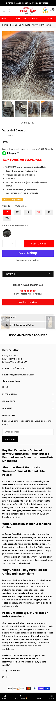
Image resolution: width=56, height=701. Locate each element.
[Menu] (4, 10)
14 (28, 212)
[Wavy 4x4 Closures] (8, 109)
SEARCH (38, 698)
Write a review (28, 302)
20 (7, 218)
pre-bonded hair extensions (36, 596)
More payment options (28, 260)
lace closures (31, 589)
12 (17, 212)
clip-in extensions (22, 593)
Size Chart (23, 206)
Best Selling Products (20, 25)
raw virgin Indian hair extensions (25, 623)
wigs (22, 537)
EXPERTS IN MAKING (28, 3)
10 (6, 212)
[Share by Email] (33, 123)
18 (49, 212)
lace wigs (17, 589)
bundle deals (9, 550)
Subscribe (10, 439)
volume (16, 602)
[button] (51, 11)
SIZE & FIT (11, 317)
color (5, 602)
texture (45, 599)
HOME (4, 698)
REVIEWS (10, 273)
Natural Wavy (44, 507)
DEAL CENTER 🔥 (21, 698)
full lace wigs (39, 543)
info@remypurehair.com (21, 374)
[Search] (9, 10)
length (36, 599)
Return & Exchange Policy (20, 325)
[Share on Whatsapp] (29, 123)
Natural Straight (11, 510)
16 (38, 212)
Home (5, 25)
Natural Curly (34, 510)
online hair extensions (27, 583)
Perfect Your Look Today (16, 655)
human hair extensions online (18, 658)
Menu (51, 698)
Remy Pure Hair (13, 491)
